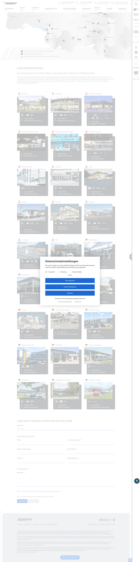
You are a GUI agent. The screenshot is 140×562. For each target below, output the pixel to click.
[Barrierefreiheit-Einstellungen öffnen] (136, 480)
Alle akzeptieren (70, 280)
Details (70, 275)
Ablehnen (70, 293)
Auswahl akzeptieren (70, 287)
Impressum (78, 302)
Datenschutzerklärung (65, 302)
